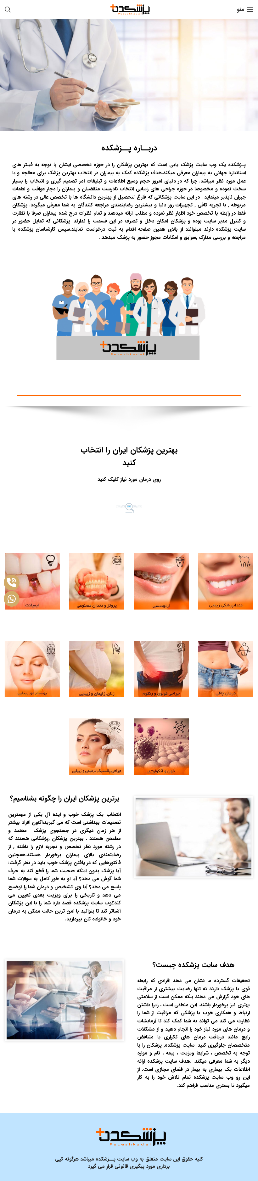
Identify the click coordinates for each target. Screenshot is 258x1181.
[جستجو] (8, 9)
